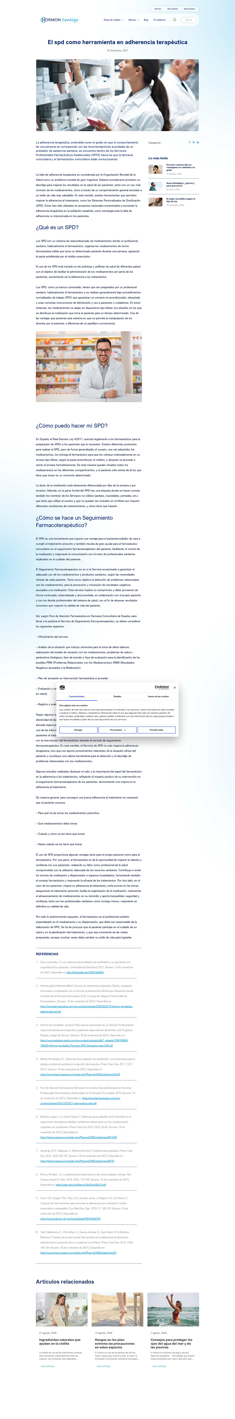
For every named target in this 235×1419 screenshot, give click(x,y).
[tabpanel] (62, 1331)
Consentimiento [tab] (76, 696)
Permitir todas (156, 730)
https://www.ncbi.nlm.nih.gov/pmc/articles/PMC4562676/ (70, 1218)
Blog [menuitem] (146, 19)
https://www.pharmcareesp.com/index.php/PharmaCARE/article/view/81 (78, 1252)
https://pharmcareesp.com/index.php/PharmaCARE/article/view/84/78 (77, 1161)
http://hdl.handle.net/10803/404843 (85, 972)
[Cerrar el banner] (175, 687)
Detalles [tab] (117, 696)
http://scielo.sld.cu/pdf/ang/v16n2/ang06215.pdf (81, 1184)
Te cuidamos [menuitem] (159, 19)
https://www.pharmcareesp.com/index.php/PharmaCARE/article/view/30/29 (80, 1074)
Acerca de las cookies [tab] (158, 696)
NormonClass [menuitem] (189, 8)
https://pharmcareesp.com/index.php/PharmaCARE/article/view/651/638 (78, 1137)
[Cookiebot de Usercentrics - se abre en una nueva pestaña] (157, 687)
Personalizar (116, 730)
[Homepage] (59, 20)
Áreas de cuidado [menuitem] (112, 19)
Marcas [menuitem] (132, 19)
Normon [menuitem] (158, 8)
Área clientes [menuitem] (172, 8)
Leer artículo (48, 1366)
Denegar (78, 730)
